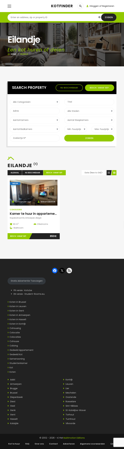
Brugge (14, 388)
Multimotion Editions (74, 437)
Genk (13, 410)
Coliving (14, 345)
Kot (11, 367)
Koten (13, 371)
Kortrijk (69, 379)
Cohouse (14, 341)
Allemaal (15, 172)
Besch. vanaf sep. (99, 87)
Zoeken (109, 17)
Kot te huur (14, 444)
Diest (12, 401)
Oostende (70, 397)
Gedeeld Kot (16, 354)
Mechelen (70, 392)
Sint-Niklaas (71, 405)
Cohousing (16, 209)
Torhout (69, 414)
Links (113, 444)
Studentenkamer (19, 363)
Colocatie (15, 332)
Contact (53, 444)
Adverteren (69, 444)
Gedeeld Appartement (21, 350)
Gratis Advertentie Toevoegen (27, 280)
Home (13, 54)
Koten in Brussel (18, 301)
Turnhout (70, 418)
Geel (12, 405)
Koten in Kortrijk (18, 323)
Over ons (39, 444)
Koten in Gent (17, 310)
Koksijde (14, 423)
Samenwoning (17, 358)
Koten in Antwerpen (20, 315)
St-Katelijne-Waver (75, 410)
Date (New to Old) (93, 172)
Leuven (69, 384)
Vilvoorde (70, 423)
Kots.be (28, 290)
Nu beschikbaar (69, 87)
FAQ (27, 444)
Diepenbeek (16, 397)
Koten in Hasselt (18, 319)
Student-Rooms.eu (34, 293)
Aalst (12, 379)
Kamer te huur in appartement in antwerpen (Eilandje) (53, 213)
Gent (12, 414)
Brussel (13, 392)
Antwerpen (16, 384)
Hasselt (14, 418)
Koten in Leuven (18, 306)
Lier (67, 388)
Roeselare (70, 401)
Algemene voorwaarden (92, 444)
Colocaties (15, 336)
